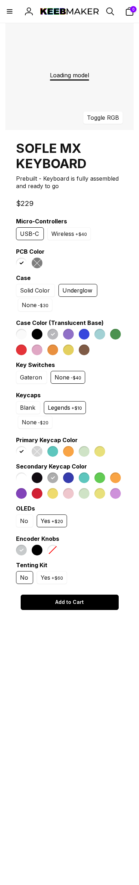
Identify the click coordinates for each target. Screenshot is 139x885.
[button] (9, 11)
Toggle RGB (103, 117)
